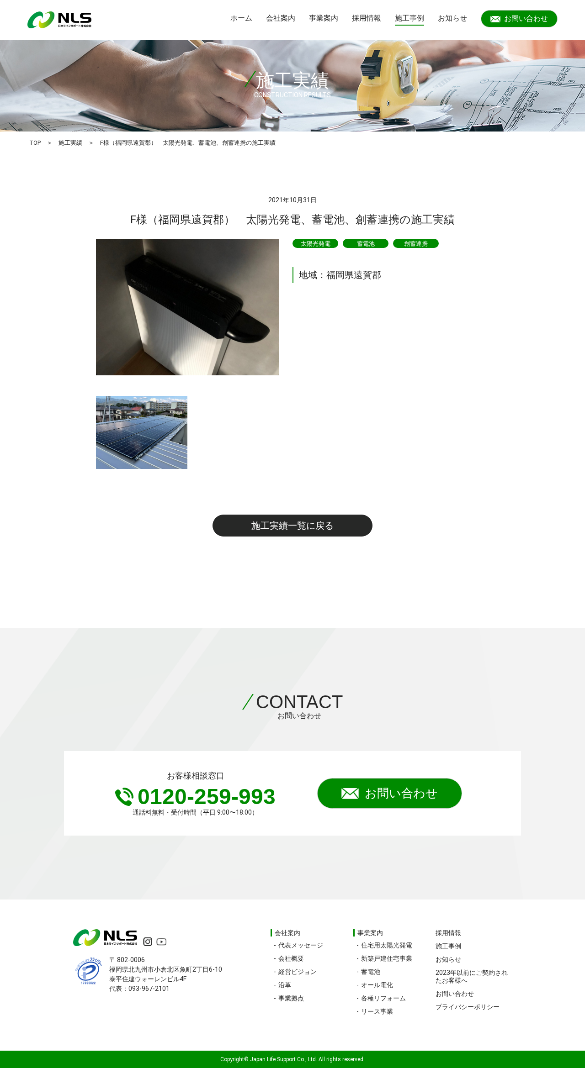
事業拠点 (291, 998)
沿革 (284, 985)
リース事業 (377, 1011)
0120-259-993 (207, 796)
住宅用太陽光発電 (386, 945)
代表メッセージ (300, 945)
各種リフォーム (383, 998)
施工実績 (70, 142)
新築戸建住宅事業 (386, 958)
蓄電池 (370, 971)
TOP (35, 142)
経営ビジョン (297, 971)
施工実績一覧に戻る (292, 525)
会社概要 (291, 958)
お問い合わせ (526, 18)
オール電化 (377, 985)
